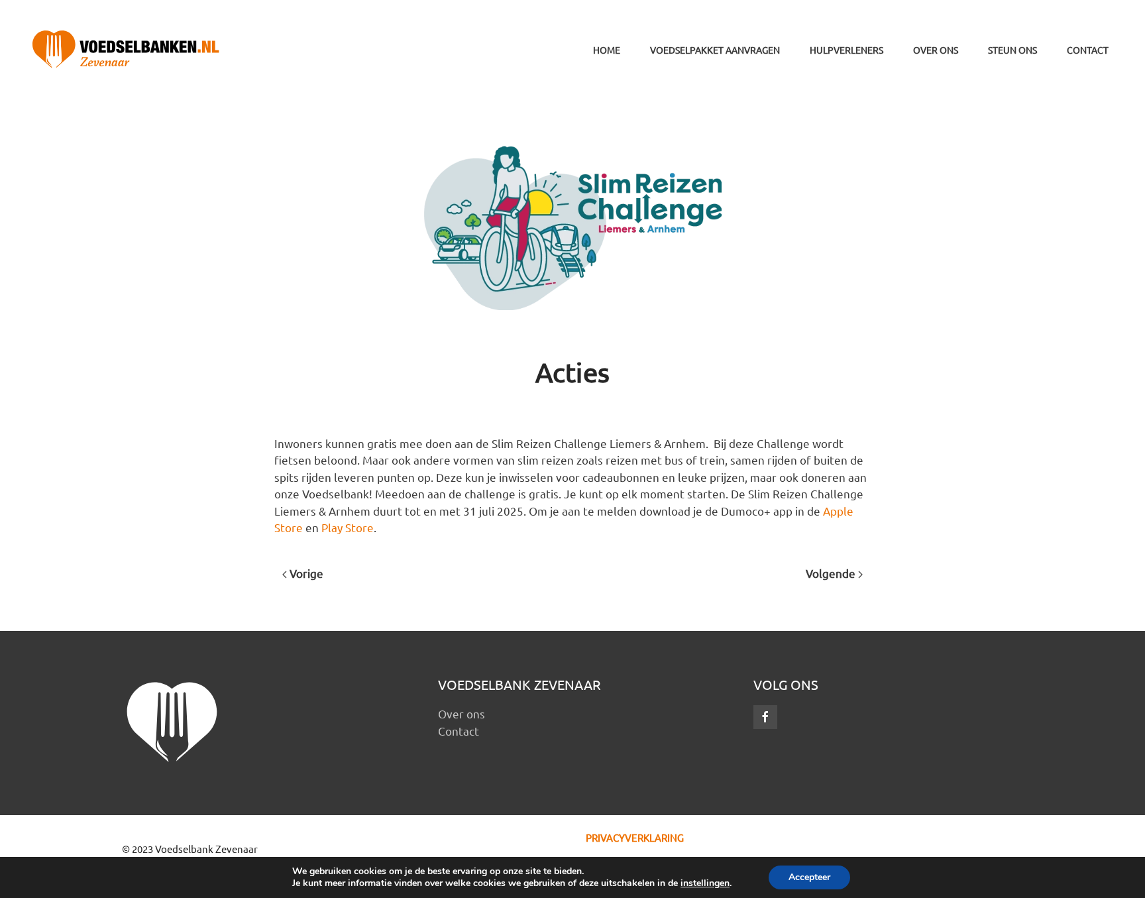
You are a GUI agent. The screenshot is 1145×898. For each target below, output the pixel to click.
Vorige (305, 573)
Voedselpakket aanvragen (715, 50)
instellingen (705, 883)
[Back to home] (126, 49)
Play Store (347, 527)
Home (606, 50)
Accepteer (809, 877)
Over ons (935, 50)
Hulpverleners (846, 50)
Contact (1088, 50)
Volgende (832, 573)
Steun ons (1012, 50)
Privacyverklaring (635, 837)
